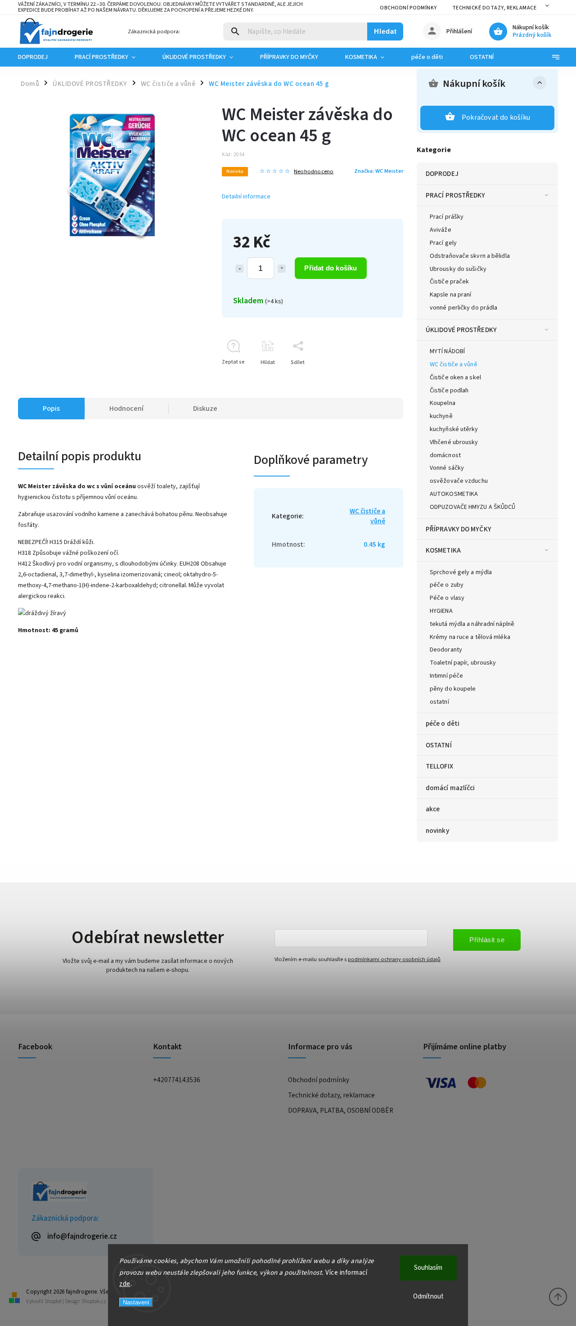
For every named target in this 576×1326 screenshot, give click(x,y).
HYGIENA (441, 611)
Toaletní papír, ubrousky (463, 662)
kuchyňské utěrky (454, 429)
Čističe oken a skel (455, 377)
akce (433, 809)
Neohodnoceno (313, 172)
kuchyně (441, 416)
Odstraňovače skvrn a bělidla (470, 256)
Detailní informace (246, 196)
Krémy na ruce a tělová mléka (470, 637)
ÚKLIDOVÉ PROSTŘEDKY (461, 330)
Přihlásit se (486, 940)
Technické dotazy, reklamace (494, 8)
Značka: (378, 171)
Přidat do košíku (330, 268)
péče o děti (442, 723)
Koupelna (442, 403)
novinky (437, 831)
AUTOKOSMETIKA (454, 494)
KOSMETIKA (443, 550)
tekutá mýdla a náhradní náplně (472, 624)
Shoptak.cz (93, 1301)
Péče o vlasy (447, 597)
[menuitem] (39, 57)
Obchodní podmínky (408, 8)
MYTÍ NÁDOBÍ (447, 351)
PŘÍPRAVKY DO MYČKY (458, 529)
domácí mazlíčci (450, 788)
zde (124, 1284)
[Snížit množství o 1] (239, 269)
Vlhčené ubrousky (454, 442)
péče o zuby (447, 584)
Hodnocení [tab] (126, 409)
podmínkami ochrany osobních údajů (394, 959)
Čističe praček (449, 281)
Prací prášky (447, 216)
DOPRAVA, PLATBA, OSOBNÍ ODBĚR (340, 1110)
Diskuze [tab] (205, 409)
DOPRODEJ (442, 174)
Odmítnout (428, 1296)
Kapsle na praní (451, 294)
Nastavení (136, 1302)
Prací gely (443, 242)
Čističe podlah (449, 390)
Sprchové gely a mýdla (461, 572)
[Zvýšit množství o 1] (282, 269)
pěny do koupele (453, 688)
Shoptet (53, 1301)
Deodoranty (446, 649)
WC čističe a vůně (453, 364)
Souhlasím (428, 1267)
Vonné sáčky (447, 467)
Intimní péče (446, 675)
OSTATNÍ (439, 745)
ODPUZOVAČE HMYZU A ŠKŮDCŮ (473, 507)
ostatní (439, 701)
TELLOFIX (439, 766)
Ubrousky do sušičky (458, 269)
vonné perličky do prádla (463, 307)
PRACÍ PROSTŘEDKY (456, 195)
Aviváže (440, 229)
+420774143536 (176, 1080)
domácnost (445, 455)
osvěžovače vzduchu (459, 480)
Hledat (385, 31)
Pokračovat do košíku (496, 117)
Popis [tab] (51, 409)
